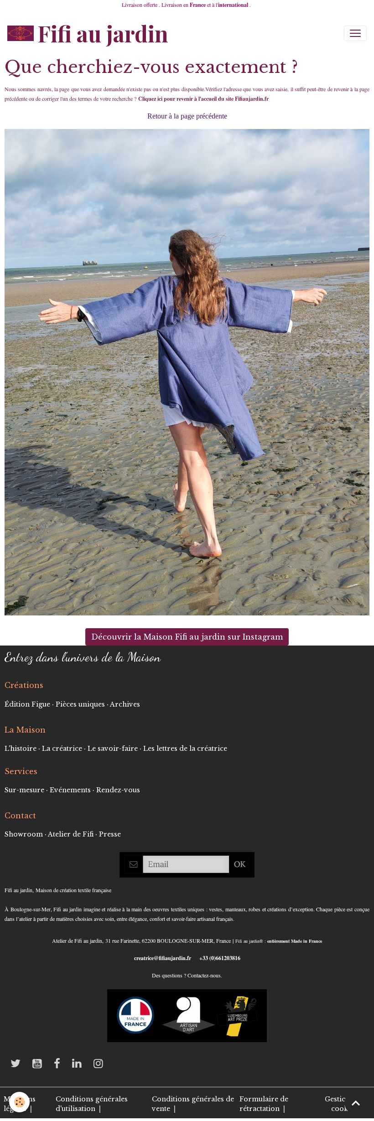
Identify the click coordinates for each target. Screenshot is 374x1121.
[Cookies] (19, 1102)
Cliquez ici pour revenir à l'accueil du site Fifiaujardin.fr (204, 99)
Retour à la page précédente (187, 116)
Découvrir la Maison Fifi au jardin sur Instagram (187, 636)
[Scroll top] (355, 1102)
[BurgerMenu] (355, 33)
